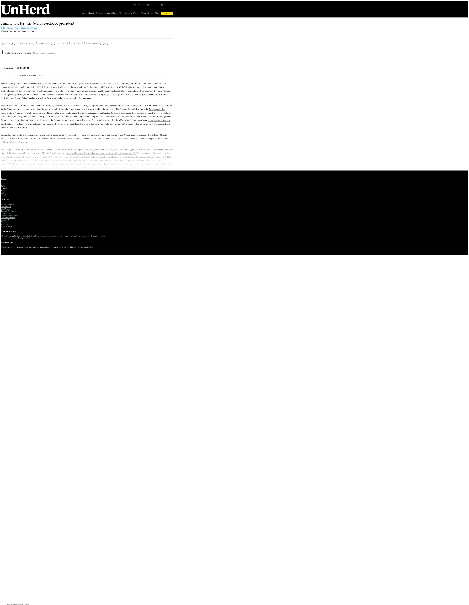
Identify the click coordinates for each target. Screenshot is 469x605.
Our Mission (5, 209)
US (105, 43)
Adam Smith (22, 67)
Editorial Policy (6, 226)
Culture (4, 186)
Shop (143, 13)
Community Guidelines (9, 215)
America (7, 43)
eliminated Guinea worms (18, 91)
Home (83, 13)
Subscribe (167, 13)
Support (4, 222)
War (2, 193)
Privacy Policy (6, 213)
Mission (91, 13)
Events (136, 13)
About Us (4, 224)
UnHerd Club (153, 13)
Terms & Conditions (8, 211)
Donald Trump (44, 43)
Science (4, 188)
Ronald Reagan (93, 43)
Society (4, 195)
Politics (77, 43)
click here (10, 238)
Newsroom (101, 13)
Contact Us (5, 220)
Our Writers (112, 13)
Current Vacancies (8, 218)
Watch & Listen (125, 13)
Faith (3, 190)
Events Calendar (7, 204)
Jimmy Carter (61, 43)
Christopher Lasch (24, 43)
